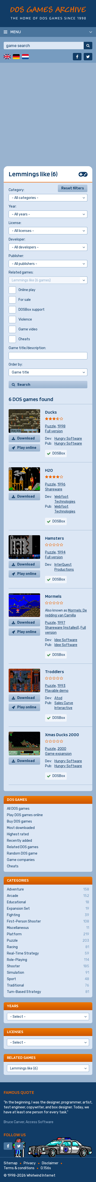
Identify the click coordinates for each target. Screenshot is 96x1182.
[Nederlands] (25, 56)
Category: (16, 190)
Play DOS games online (25, 815)
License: (15, 223)
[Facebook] (77, 56)
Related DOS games (22, 847)
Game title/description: (27, 348)
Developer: (17, 239)
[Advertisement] (48, 111)
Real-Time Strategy (48, 953)
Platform (48, 934)
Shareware (53, 489)
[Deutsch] (16, 56)
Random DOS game (22, 853)
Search (23, 385)
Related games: (21, 272)
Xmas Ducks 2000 (62, 734)
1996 (61, 484)
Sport (48, 979)
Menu (15, 31)
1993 (61, 686)
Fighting (48, 915)
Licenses (15, 1031)
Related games (21, 1057)
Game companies (21, 860)
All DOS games (18, 809)
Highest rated (18, 834)
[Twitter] (88, 56)
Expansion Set (48, 909)
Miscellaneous (48, 928)
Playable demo (56, 691)
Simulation (48, 973)
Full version (54, 431)
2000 (61, 749)
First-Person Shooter (48, 921)
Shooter (48, 966)
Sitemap (10, 1163)
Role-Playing (48, 960)
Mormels (53, 596)
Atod (58, 698)
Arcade (48, 896)
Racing (48, 947)
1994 (61, 552)
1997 (61, 623)
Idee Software (65, 640)
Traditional (48, 985)
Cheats (12, 866)
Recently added (19, 841)
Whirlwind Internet (41, 1175)
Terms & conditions (19, 1168)
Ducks (51, 412)
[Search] (88, 45)
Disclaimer (50, 1163)
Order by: (16, 364)
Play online (26, 448)
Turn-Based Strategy (48, 992)
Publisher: (16, 256)
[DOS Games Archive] (48, 12)
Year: (12, 206)
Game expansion (58, 754)
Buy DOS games (19, 821)
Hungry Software (68, 439)
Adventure (48, 889)
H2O (49, 470)
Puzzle (50, 426)
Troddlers (54, 671)
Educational (48, 902)
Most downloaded (21, 828)
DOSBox (58, 453)
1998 (61, 426)
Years (12, 1006)
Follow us (15, 1134)
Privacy (30, 1163)
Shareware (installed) (62, 628)
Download (26, 438)
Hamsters (54, 538)
